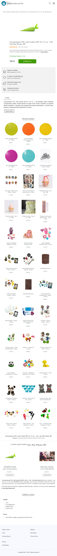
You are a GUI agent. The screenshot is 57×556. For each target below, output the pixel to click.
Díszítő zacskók (41, 438)
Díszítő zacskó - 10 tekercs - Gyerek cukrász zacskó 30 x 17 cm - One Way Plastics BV (47, 468)
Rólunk (4, 541)
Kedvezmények (6, 536)
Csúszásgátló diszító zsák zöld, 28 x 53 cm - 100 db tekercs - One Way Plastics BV (10, 468)
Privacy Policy (34, 536)
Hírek (3, 533)
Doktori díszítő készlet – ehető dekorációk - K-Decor (28, 322)
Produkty (8, 11)
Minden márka (6, 529)
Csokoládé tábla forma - (45, 268)
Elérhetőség (5, 545)
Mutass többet (9, 111)
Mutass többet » (44, 51)
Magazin (32, 529)
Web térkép (33, 533)
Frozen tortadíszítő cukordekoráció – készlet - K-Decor (45, 295)
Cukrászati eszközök (14, 11)
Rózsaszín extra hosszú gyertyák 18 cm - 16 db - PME (45, 217)
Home (4, 11)
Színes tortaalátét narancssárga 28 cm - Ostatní (28, 140)
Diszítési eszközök (32, 438)
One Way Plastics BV (24, 51)
